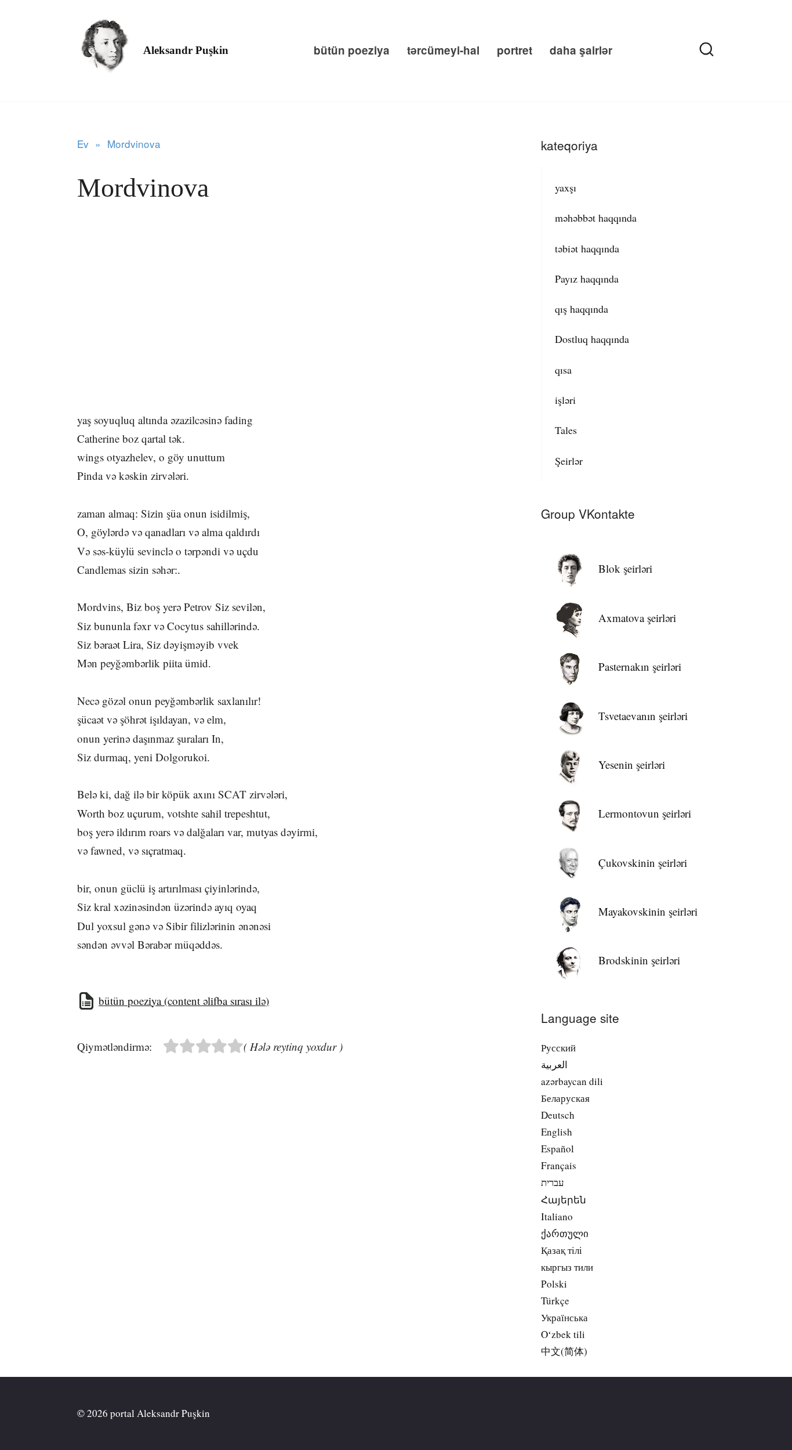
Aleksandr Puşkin (185, 50)
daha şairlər (581, 50)
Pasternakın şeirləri (639, 666)
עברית (552, 1182)
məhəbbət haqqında (596, 218)
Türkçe (555, 1300)
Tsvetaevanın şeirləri (643, 715)
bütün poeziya (352, 50)
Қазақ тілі (561, 1250)
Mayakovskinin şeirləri (647, 911)
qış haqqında (581, 309)
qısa (563, 370)
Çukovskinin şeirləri (642, 862)
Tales (566, 430)
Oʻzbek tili (563, 1334)
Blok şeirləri (625, 568)
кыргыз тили (567, 1267)
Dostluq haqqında (592, 339)
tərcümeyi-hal (443, 50)
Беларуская (565, 1098)
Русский (558, 1047)
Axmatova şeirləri (637, 617)
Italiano (557, 1216)
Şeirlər (569, 461)
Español (557, 1148)
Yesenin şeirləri (631, 764)
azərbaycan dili (572, 1081)
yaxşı (565, 187)
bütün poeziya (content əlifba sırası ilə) (184, 1000)
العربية (554, 1064)
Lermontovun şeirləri (644, 813)
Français (558, 1165)
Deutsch (558, 1115)
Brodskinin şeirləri (639, 960)
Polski (554, 1283)
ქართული (564, 1233)
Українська (564, 1317)
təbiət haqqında (587, 248)
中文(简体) (564, 1351)
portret (514, 50)
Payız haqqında (587, 278)
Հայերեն (563, 1199)
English (556, 1131)
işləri (565, 400)
